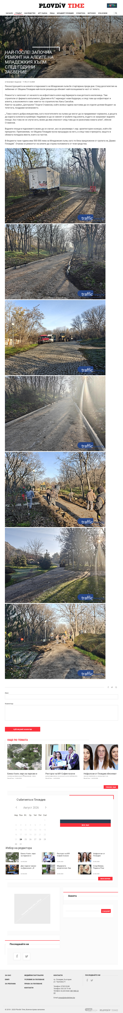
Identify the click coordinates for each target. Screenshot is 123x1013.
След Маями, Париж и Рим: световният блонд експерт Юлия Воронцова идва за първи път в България (101, 867)
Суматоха (80, 13)
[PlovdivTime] (92, 1009)
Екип (7, 979)
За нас (8, 975)
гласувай (106, 911)
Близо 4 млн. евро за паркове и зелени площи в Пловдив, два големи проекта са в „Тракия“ (22, 774)
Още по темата (17, 739)
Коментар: (9, 703)
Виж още (85, 825)
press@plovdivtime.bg (66, 998)
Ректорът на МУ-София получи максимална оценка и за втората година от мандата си (61, 774)
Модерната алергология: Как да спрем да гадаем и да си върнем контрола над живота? (64, 867)
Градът (18, 13)
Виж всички (105, 879)
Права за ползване (33, 984)
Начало (9, 13)
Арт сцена (42, 13)
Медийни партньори (33, 975)
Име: (7, 693)
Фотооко (92, 13)
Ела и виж (102, 13)
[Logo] (61, 5)
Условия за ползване (34, 979)
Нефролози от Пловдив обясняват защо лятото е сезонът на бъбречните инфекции (100, 774)
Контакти (28, 988)
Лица (52, 13)
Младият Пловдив (65, 13)
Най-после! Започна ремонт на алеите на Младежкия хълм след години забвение (55, 18)
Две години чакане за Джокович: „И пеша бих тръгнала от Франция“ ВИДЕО (28, 867)
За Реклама (10, 984)
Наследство (29, 13)
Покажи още (111, 787)
